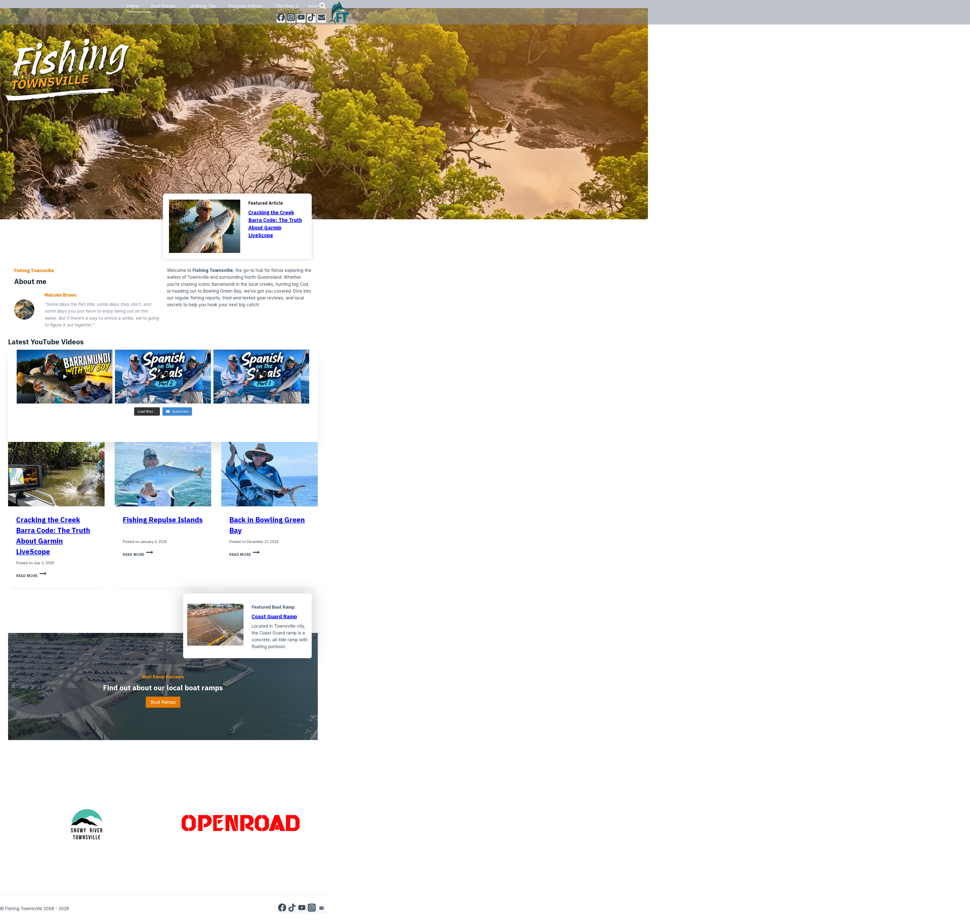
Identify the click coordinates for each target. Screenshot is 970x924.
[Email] (321, 18)
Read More (31, 576)
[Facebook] (281, 18)
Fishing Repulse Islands (163, 519)
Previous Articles (246, 6)
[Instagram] (291, 18)
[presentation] (56, 474)
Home (133, 6)
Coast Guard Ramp (274, 616)
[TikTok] (311, 18)
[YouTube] (301, 18)
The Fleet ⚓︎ (287, 6)
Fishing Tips (204, 6)
